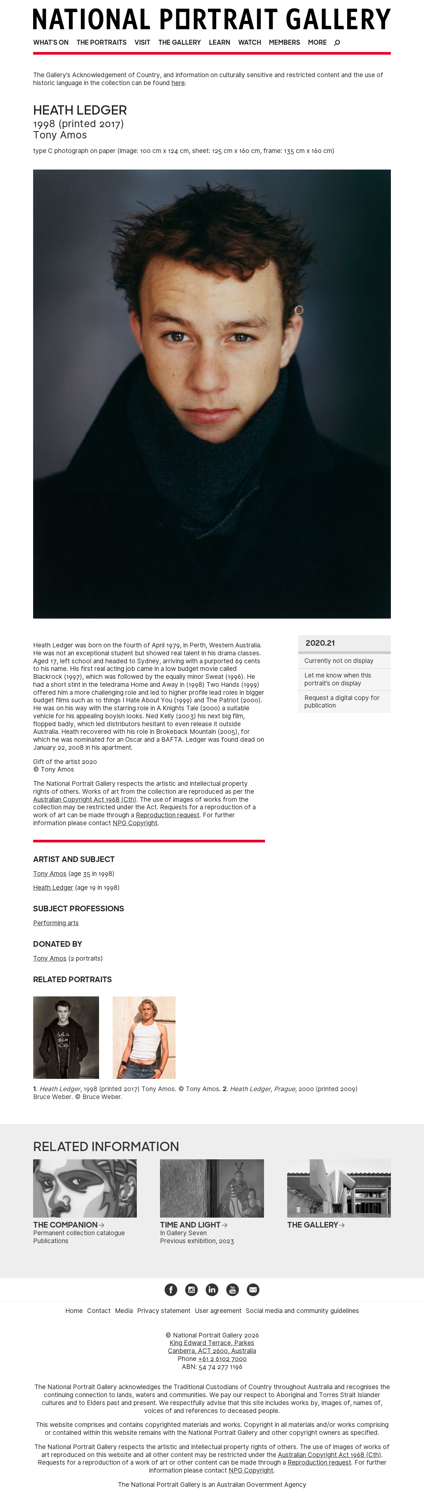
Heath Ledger (53, 887)
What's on (51, 42)
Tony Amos (60, 135)
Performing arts (56, 923)
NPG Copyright (135, 823)
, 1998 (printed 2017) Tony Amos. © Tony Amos (129, 1089)
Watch (249, 42)
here (178, 83)
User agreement (218, 1311)
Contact (99, 1311)
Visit (142, 42)
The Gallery (179, 42)
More (317, 42)
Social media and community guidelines (302, 1311)
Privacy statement (163, 1311)
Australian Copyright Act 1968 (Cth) (84, 799)
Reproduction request (167, 815)
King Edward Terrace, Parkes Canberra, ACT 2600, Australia (212, 1347)
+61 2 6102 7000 (222, 1359)
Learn (219, 42)
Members (284, 42)
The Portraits (102, 42)
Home (74, 1311)
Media (124, 1311)
